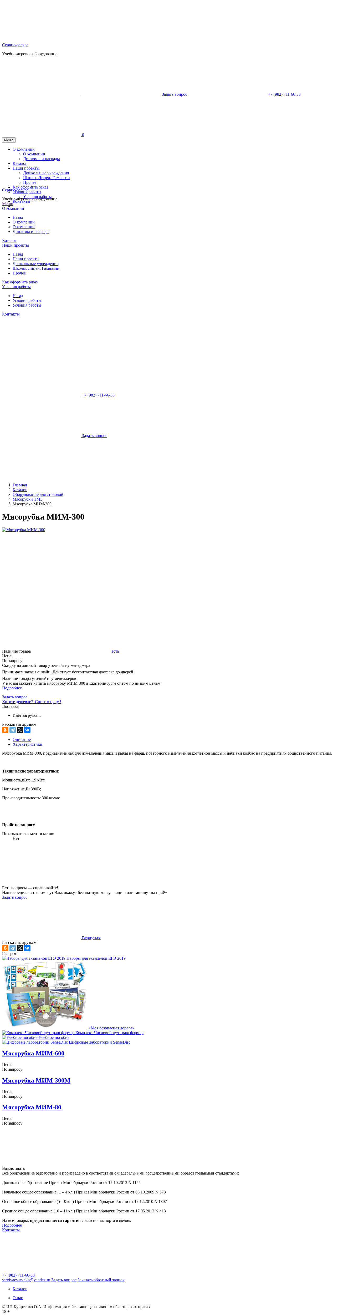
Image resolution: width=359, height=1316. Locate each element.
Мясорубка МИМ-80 (31, 1107)
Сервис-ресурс (15, 45)
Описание (22, 739)
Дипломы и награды (31, 231)
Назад (18, 217)
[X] (20, 730)
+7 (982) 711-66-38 (18, 1275)
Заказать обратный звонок (101, 1280)
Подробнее (12, 688)
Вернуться (91, 938)
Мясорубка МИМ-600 (33, 1053)
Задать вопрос (14, 897)
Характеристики (27, 744)
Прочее (19, 273)
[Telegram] (12, 730)
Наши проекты (15, 245)
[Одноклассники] (5, 730)
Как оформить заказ (20, 282)
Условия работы (37, 196)
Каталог (9, 240)
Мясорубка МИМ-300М (36, 1080)
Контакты (21, 201)
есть (115, 651)
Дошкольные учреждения (35, 263)
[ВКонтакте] (27, 730)
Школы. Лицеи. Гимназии (36, 268)
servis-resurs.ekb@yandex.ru (26, 1280)
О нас (18, 1297)
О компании (13, 208)
